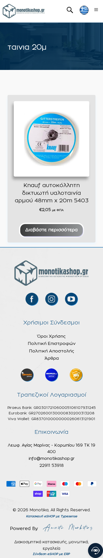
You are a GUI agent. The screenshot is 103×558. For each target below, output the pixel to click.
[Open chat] (95, 550)
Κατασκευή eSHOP (40, 516)
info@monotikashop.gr (51, 459)
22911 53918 (52, 466)
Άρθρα (51, 358)
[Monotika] (23, 11)
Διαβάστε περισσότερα (51, 230)
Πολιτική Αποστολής (51, 351)
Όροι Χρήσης (51, 336)
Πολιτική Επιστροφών (52, 343)
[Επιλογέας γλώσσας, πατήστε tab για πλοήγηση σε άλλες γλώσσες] (84, 10)
